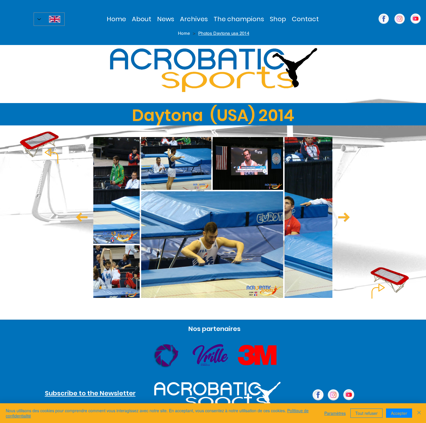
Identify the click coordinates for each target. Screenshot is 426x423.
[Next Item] (344, 217)
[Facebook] (318, 395)
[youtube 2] (415, 19)
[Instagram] (399, 19)
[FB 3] (383, 19)
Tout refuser (366, 413)
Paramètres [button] (335, 413)
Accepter (399, 413)
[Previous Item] (82, 217)
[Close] (419, 413)
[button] (194, 19)
